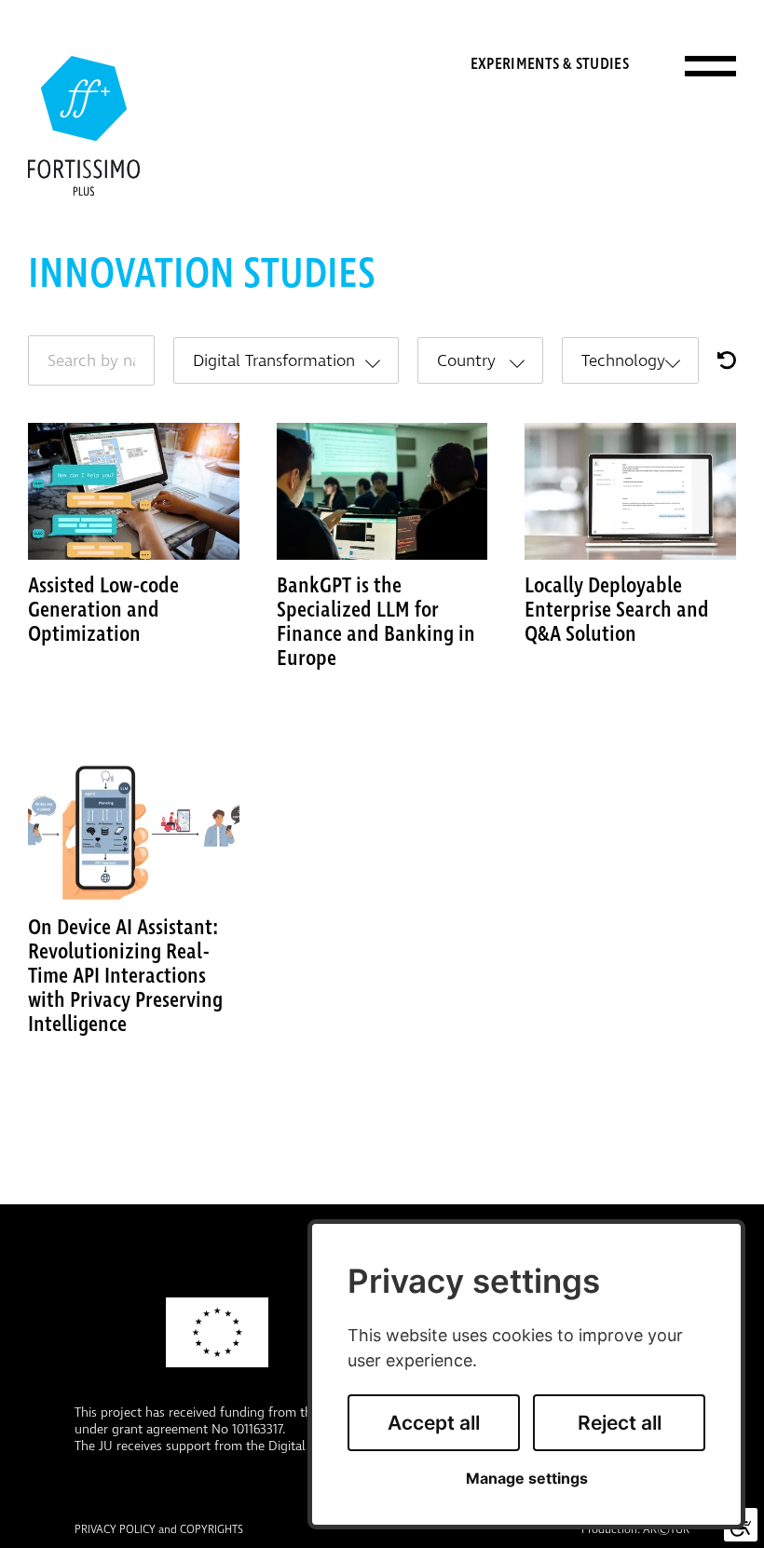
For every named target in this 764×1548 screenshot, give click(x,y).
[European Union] (217, 1332)
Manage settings (527, 1478)
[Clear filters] (726, 360)
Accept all (434, 1422)
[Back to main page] (84, 126)
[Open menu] (710, 65)
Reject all (620, 1422)
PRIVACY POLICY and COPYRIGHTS (159, 1530)
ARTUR (666, 1530)
